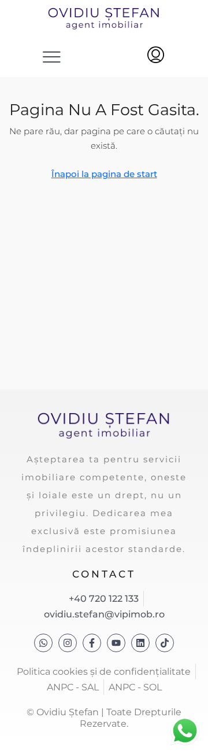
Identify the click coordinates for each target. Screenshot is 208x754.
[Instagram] (67, 643)
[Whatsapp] (43, 643)
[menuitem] (156, 56)
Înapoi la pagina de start (104, 173)
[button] (52, 56)
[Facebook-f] (92, 643)
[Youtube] (116, 643)
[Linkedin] (140, 643)
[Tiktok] (164, 643)
